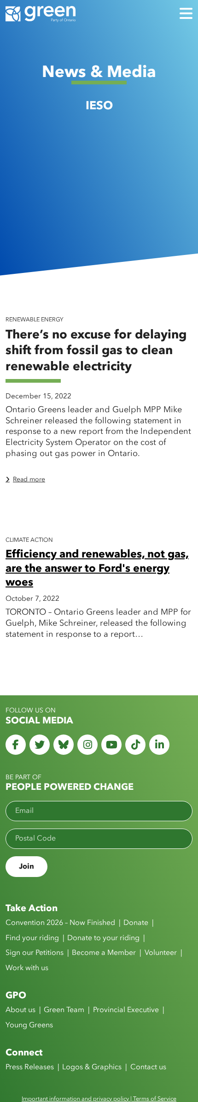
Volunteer (161, 953)
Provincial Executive (126, 1010)
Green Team (64, 1010)
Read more (29, 479)
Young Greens (29, 1025)
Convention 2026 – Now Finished (60, 923)
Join (26, 867)
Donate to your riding (103, 938)
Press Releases (30, 1067)
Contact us (148, 1067)
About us (20, 1010)
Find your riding (32, 938)
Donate (135, 923)
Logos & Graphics (92, 1067)
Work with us (27, 968)
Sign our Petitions (35, 953)
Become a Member (104, 953)
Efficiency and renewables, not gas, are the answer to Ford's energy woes (97, 568)
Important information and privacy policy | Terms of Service (99, 1099)
